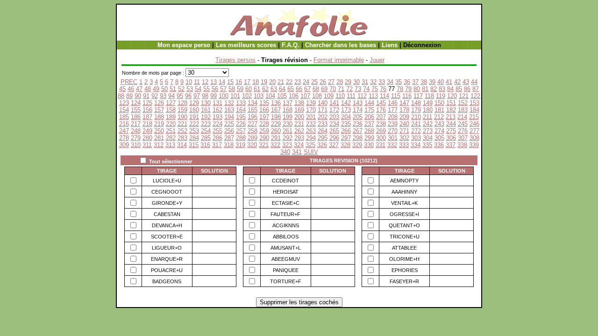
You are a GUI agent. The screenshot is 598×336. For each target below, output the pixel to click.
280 (147, 137)
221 (182, 123)
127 (171, 102)
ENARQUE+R (167, 259)
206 (369, 116)
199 (287, 116)
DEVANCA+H (167, 225)
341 (297, 151)
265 (334, 130)
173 (346, 109)
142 (346, 102)
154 (124, 109)
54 (198, 88)
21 (281, 81)
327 (334, 144)
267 (358, 130)
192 (206, 116)
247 (124, 130)
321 (264, 144)
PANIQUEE (286, 270)
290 (264, 137)
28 (339, 81)
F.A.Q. (290, 45)
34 (390, 81)
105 (282, 95)
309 (124, 144)
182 (451, 109)
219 (159, 123)
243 (439, 123)
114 (384, 95)
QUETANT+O (404, 225)
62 (265, 88)
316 (205, 144)
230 (287, 123)
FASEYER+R (404, 281)
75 (374, 88)
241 (416, 123)
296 (334, 137)
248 (136, 130)
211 (427, 116)
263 (311, 130)
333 (404, 144)
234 (334, 123)
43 (466, 81)
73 (358, 88)
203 (334, 116)
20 (272, 81)
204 (346, 116)
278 (124, 137)
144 (369, 102)
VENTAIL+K (404, 203)
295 (322, 137)
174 (358, 109)
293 (299, 137)
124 (136, 102)
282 (171, 137)
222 (194, 123)
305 (439, 137)
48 (147, 88)
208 (393, 116)
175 (369, 109)
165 (252, 109)
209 (404, 116)
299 (369, 137)
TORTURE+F (285, 281)
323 (287, 144)
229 (276, 123)
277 (474, 130)
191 (194, 116)
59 (240, 88)
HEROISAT (286, 192)
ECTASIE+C (285, 203)
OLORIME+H (404, 259)
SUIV (311, 151)
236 (358, 123)
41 (449, 81)
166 (264, 109)
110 (340, 95)
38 (423, 81)
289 (252, 137)
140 (322, 102)
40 (440, 81)
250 (159, 130)
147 (404, 102)
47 (139, 88)
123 (124, 102)
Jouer (377, 59)
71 (341, 88)
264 (322, 130)
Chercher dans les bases (340, 45)
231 (299, 123)
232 (311, 123)
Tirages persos (235, 59)
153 (474, 102)
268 (369, 130)
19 (264, 81)
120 (452, 95)
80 (416, 88)
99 (213, 95)
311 (147, 144)
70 (332, 88)
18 (255, 81)
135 (264, 102)
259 (264, 130)
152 (463, 102)
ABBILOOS (286, 236)
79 (408, 88)
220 (171, 123)
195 (241, 116)
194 (229, 116)
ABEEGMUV (285, 259)
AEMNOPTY (404, 180)
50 (164, 88)
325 (310, 144)
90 (138, 95)
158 (171, 109)
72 (349, 88)
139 (311, 102)
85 (459, 88)
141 (334, 102)
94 (171, 95)
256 (229, 130)
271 (404, 130)
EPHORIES (405, 270)
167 (276, 109)
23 (297, 81)
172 (334, 109)
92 (154, 95)
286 (217, 137)
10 (188, 81)
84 (450, 88)
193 (217, 116)
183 (463, 109)
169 (299, 109)
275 (451, 130)
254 (206, 130)
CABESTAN (167, 214)
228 (264, 123)
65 (290, 88)
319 (240, 144)
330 (369, 144)
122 (475, 95)
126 (159, 102)
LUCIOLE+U (167, 180)
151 (451, 102)
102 (247, 95)
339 (474, 144)
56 (215, 88)
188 (159, 116)
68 (316, 88)
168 (287, 109)
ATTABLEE (404, 248)
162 (217, 109)
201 (311, 116)
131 (217, 102)
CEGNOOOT (166, 192)
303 (416, 137)
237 (369, 123)
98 (205, 95)
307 (463, 137)
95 (180, 95)
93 (163, 95)
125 (147, 102)
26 (323, 81)
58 (231, 88)
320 (252, 144)
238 (381, 123)
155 (136, 109)
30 (356, 81)
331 (380, 144)
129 (194, 102)
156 (147, 109)
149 (428, 102)
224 (217, 123)
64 (282, 88)
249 (147, 130)
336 (439, 144)
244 (451, 123)
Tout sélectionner (170, 161)
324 (299, 144)
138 (299, 102)
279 (136, 137)
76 (383, 88)
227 (252, 123)
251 (171, 130)
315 (194, 144)
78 (400, 88)
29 (348, 81)
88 (121, 95)
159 (182, 109)
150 (439, 102)
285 (206, 137)
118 (429, 95)
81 (425, 88)
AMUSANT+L (286, 248)
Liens (390, 45)
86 (467, 88)
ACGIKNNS (285, 225)
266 (346, 130)
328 (345, 144)
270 (393, 130)
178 (404, 109)
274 (439, 130)
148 (416, 102)
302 (404, 137)
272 (416, 130)
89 (129, 95)
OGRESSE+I (404, 214)
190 (182, 116)
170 (311, 109)
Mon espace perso (183, 45)
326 (322, 144)
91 (146, 95)
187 (147, 116)
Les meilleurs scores (246, 45)
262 (299, 130)
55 (206, 88)
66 (299, 88)
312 (159, 144)
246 (474, 123)
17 (247, 81)
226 (241, 123)
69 (324, 88)
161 (206, 109)
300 (381, 137)
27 (331, 81)
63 (274, 88)
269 (381, 130)
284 (194, 137)
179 (416, 109)
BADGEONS (166, 281)
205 (358, 116)
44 (474, 81)
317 (217, 144)
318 (229, 144)
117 (418, 95)
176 (381, 109)
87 (475, 88)
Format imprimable (338, 59)
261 (287, 130)
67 (307, 88)
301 (393, 137)
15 (230, 81)
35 (398, 81)
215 (474, 116)
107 (305, 95)
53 (189, 88)
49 (156, 88)
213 (451, 116)
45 (122, 88)
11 (197, 81)
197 (264, 116)
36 (407, 81)
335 (427, 144)
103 (258, 95)
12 (205, 81)
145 (381, 102)
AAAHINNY (404, 192)
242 (428, 123)
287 (229, 137)
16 (238, 81)
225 (229, 123)
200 (299, 116)
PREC (129, 81)
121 (464, 95)
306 (451, 137)
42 (457, 81)
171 (322, 109)
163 (229, 109)
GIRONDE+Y (167, 203)
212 (439, 116)
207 (381, 116)
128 (182, 102)
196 (252, 116)
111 (351, 95)
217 (136, 123)
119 (440, 95)
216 (124, 123)
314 (182, 144)
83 (442, 88)
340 (285, 151)
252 (182, 130)
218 (147, 123)
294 (311, 137)
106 (294, 95)
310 (136, 144)
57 (223, 88)
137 (287, 102)
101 (235, 95)
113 (373, 95)
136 (276, 102)
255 (217, 130)
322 (275, 144)
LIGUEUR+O (167, 248)
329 (357, 144)
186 (136, 116)
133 (241, 102)
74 (366, 88)
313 (170, 144)
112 (362, 95)
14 (222, 81)
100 (223, 95)
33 (381, 81)
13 (213, 81)
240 (404, 123)
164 (241, 109)
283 (182, 137)
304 (428, 137)
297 (346, 137)
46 (131, 88)
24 (306, 81)
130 (206, 102)
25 (314, 81)
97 (196, 95)
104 (270, 95)
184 (474, 109)
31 (365, 81)
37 (415, 81)
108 (317, 95)
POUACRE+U (167, 270)
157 (159, 109)
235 (346, 123)
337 (451, 144)
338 (462, 144)
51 (173, 88)
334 (415, 144)
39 (432, 81)
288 (241, 137)
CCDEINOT (285, 180)
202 (322, 116)
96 (188, 95)
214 (462, 116)
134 (252, 102)
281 (159, 137)
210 (416, 116)
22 (289, 81)
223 (206, 123)
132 (229, 102)
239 (393, 123)
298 (358, 137)
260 (276, 130)
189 (171, 116)
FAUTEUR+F (285, 214)
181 (439, 109)
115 (395, 95)
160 (194, 109)
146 (393, 102)
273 (428, 130)
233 (322, 123)
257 (241, 130)
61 (257, 88)
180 (428, 109)
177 (393, 109)
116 (407, 95)
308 (474, 137)
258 (252, 130)
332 (392, 144)
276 (463, 130)
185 (124, 116)
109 (329, 95)
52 (181, 88)
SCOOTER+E (167, 236)
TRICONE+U (405, 236)
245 (463, 123)
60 (248, 88)
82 (433, 88)
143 (358, 102)
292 (287, 137)
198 (276, 116)
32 (373, 81)
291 (276, 137)
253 (194, 130)
